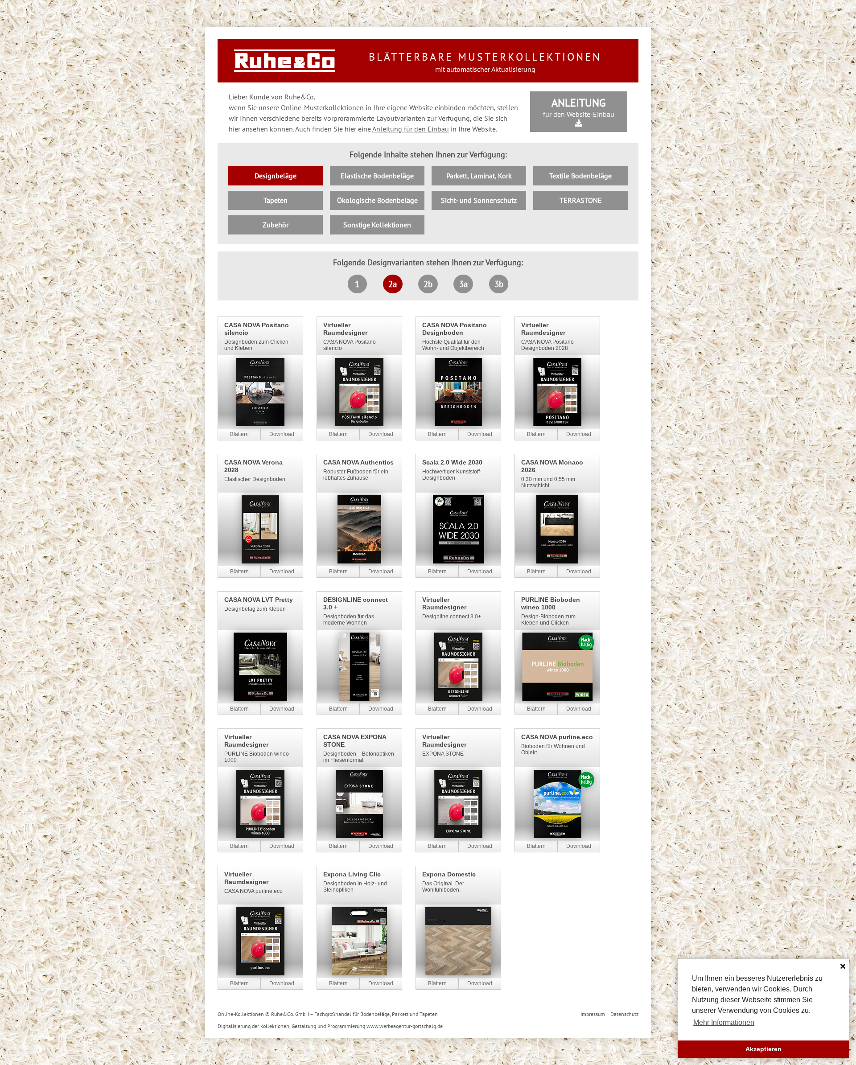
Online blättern (239, 434)
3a (463, 284)
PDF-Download (281, 434)
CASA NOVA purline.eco (557, 736)
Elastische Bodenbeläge (377, 175)
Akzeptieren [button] (763, 1049)
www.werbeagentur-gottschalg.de (404, 1026)
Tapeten (275, 200)
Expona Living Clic (352, 874)
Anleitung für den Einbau (410, 128)
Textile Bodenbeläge (580, 175)
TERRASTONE (581, 200)
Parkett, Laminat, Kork (479, 175)
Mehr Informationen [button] (723, 1022)
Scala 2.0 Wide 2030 (452, 462)
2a (392, 284)
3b (498, 284)
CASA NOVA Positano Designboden (454, 328)
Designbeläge (275, 175)
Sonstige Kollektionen (377, 224)
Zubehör (275, 224)
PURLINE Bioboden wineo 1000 (550, 603)
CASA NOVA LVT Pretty (258, 599)
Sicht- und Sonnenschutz (479, 200)
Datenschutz (624, 1014)
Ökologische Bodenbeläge (377, 200)
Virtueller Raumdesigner (345, 328)
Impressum (592, 1014)
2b (428, 284)
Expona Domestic (449, 874)
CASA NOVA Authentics (358, 462)
